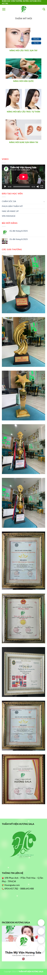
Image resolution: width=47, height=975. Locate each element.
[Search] (44, 9)
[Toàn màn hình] (42, 186)
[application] (23, 177)
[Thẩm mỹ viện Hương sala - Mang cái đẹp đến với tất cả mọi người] (23, 9)
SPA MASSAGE (8, 216)
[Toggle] (44, 201)
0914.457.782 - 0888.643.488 (19, 889)
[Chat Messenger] (41, 948)
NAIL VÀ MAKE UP (10, 211)
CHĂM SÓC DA (9, 201)
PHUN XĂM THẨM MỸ (12, 206)
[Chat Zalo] (41, 940)
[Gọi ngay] (41, 931)
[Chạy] (5, 186)
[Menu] (4, 9)
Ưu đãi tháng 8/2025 (18, 231)
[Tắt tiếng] (38, 186)
